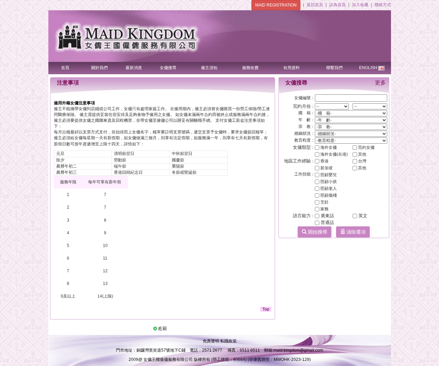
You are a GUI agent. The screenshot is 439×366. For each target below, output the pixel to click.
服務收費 (250, 67)
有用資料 (291, 67)
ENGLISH (368, 67)
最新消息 (134, 67)
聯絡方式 (383, 4)
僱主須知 (209, 67)
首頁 (65, 67)
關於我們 (99, 67)
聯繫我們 (334, 67)
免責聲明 (211, 341)
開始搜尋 (317, 232)
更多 (380, 83)
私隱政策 (228, 341)
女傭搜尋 (168, 67)
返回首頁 (315, 4)
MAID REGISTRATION (276, 5)
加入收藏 (360, 4)
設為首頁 (338, 4)
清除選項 (355, 232)
